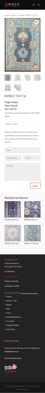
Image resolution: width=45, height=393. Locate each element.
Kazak (8, 313)
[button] (36, 22)
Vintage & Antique (12, 325)
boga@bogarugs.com (12, 351)
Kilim (8, 309)
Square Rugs (10, 329)
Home (7, 15)
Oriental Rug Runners (13, 317)
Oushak (21, 15)
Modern (9, 305)
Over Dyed (10, 321)
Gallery (14, 15)
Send (35, 185)
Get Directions (10, 271)
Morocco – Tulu (11, 301)
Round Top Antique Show (29, 293)
